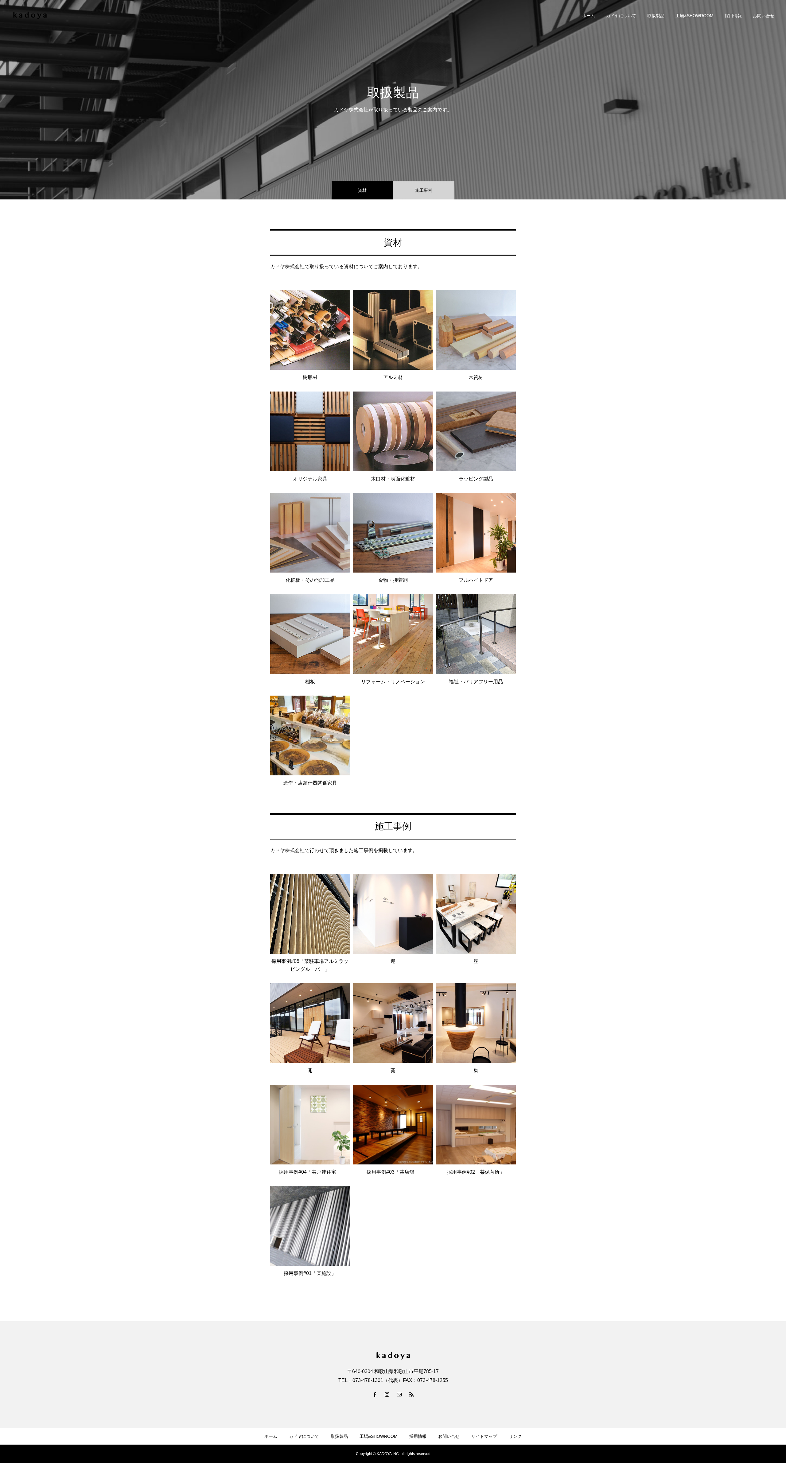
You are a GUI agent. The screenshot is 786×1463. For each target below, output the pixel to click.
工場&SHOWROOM (694, 15)
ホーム (588, 15)
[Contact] (399, 1394)
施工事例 (423, 190)
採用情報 (733, 15)
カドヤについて (621, 15)
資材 (362, 190)
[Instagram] (387, 1394)
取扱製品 (655, 15)
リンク (515, 1436)
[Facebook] (375, 1394)
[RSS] (411, 1394)
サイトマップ (484, 1436)
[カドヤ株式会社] (30, 15)
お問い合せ (763, 15)
